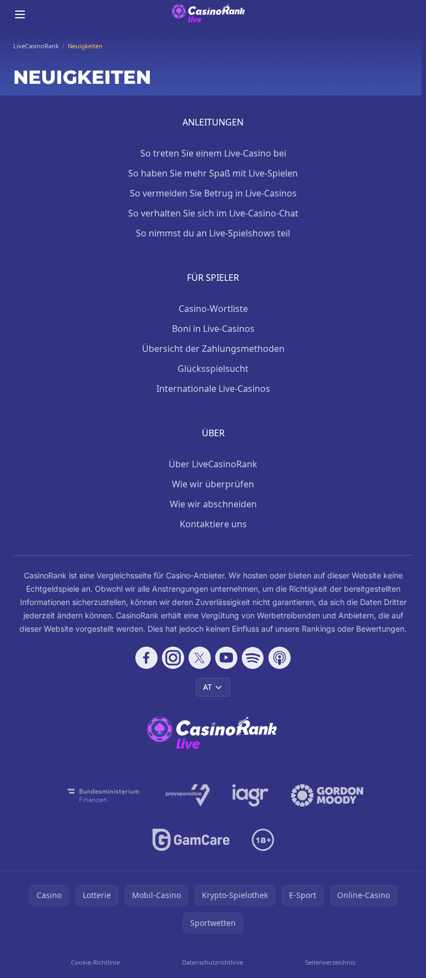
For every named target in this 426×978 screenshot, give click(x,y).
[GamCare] (191, 840)
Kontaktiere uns (213, 524)
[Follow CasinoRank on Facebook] (146, 658)
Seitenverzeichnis (330, 962)
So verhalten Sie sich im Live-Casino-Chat (213, 213)
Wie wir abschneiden (213, 504)
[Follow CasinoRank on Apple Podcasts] (279, 658)
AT (207, 687)
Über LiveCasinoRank (213, 464)
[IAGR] (250, 795)
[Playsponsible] (188, 795)
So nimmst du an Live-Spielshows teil (213, 233)
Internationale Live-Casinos (213, 388)
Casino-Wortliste (213, 309)
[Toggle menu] (20, 14)
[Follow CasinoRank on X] (200, 658)
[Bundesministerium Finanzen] (103, 795)
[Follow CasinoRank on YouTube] (226, 658)
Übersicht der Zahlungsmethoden (213, 348)
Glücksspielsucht (213, 368)
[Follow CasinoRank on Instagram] (173, 658)
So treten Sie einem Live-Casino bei (213, 153)
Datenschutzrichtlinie (212, 962)
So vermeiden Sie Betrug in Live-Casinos (213, 193)
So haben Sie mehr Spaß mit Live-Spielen (213, 173)
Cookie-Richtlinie (95, 962)
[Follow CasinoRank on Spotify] (253, 658)
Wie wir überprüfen (213, 484)
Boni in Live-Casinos (213, 328)
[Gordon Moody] (327, 795)
